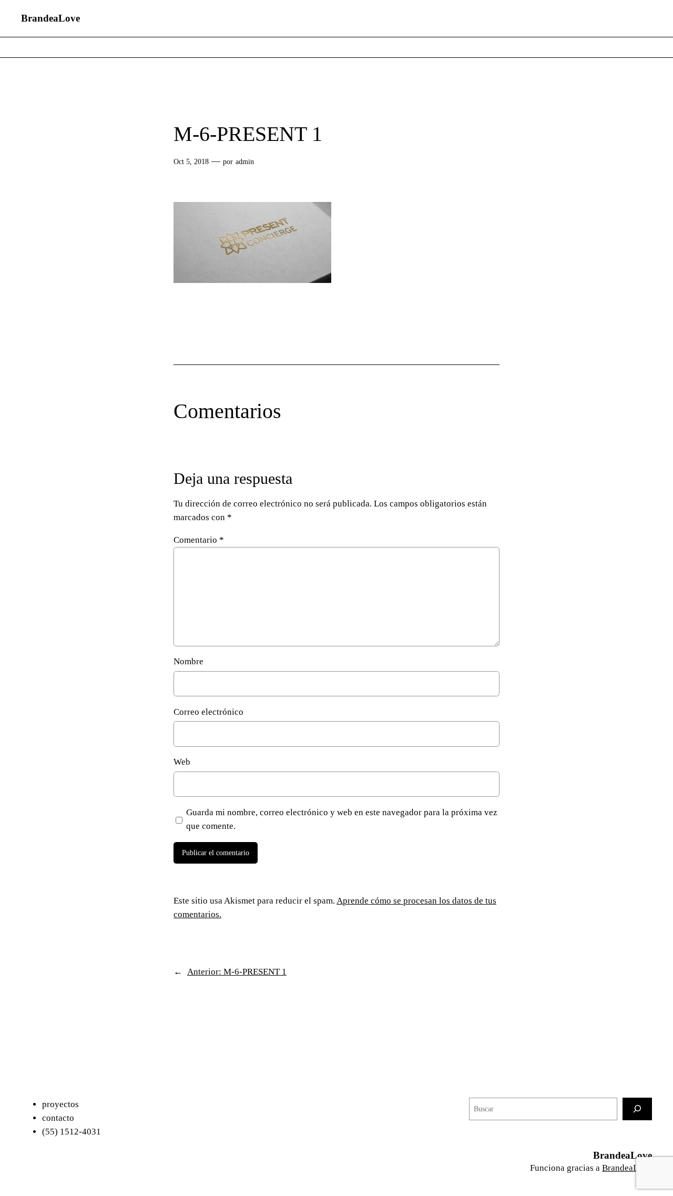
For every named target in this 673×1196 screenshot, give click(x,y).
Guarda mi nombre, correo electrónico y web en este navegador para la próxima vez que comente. (341, 819)
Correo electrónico (208, 712)
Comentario (199, 540)
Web (182, 762)
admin (245, 161)
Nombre (188, 661)
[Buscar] (637, 1109)
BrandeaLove (50, 18)
